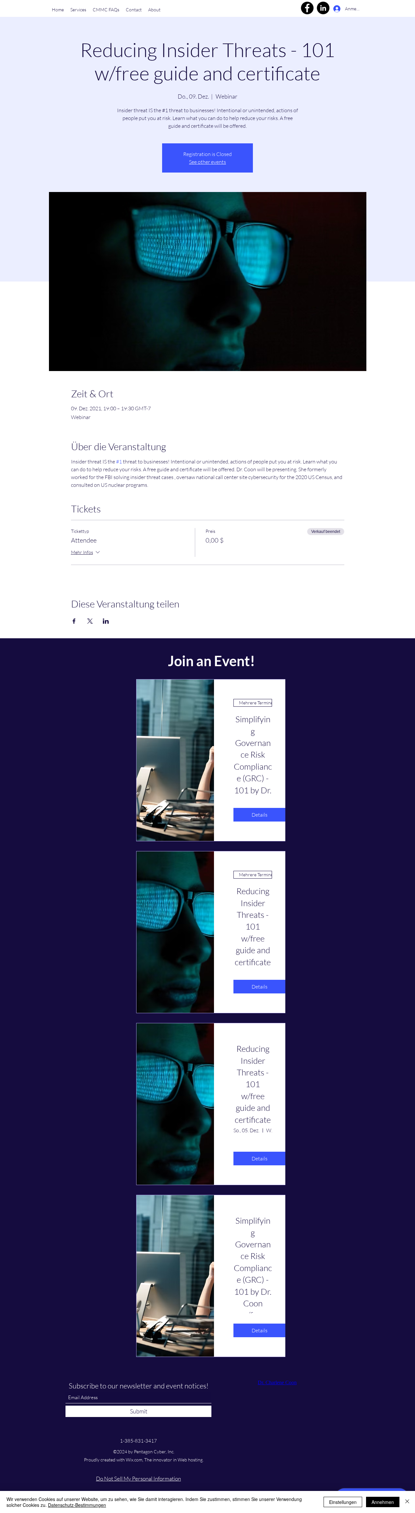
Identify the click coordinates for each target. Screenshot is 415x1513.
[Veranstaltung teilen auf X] (90, 621)
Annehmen (383, 1502)
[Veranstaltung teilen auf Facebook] (74, 621)
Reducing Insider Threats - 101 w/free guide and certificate (253, 1083)
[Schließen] (407, 1502)
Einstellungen (343, 1502)
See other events (207, 162)
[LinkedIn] (323, 8)
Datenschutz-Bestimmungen (77, 1505)
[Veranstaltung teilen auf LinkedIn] (106, 621)
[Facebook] (307, 8)
